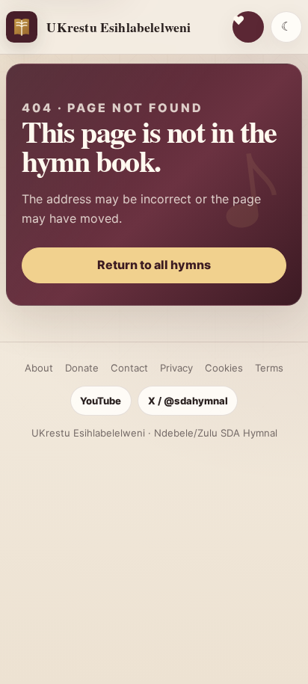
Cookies (224, 368)
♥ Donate (248, 27)
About (39, 368)
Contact (129, 368)
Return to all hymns (154, 264)
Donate (82, 368)
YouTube (100, 401)
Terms (269, 368)
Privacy (176, 368)
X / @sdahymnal (188, 401)
